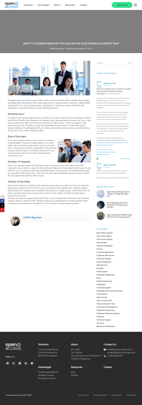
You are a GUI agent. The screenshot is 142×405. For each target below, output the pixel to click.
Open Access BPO (109, 83)
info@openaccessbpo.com (119, 349)
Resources (70, 5)
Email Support (102, 271)
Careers (83, 5)
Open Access (102, 297)
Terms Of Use (84, 395)
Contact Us (122, 5)
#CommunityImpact (103, 152)
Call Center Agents (104, 236)
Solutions (28, 5)
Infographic (101, 284)
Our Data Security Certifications (86, 355)
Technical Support (104, 320)
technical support (30, 100)
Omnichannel (102, 294)
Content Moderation (105, 246)
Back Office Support (105, 233)
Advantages (43, 5)
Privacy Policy (117, 395)
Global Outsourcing (104, 281)
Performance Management (107, 307)
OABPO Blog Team (57, 49)
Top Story (100, 323)
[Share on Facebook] (2, 201)
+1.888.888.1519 (115, 355)
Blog (73, 372)
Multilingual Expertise (48, 372)
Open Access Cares (104, 300)
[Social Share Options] (98, 159)
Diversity (100, 268)
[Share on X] (2, 205)
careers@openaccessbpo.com (121, 352)
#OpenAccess (111, 112)
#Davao (113, 100)
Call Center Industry (104, 239)
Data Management (104, 262)
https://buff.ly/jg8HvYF (113, 93)
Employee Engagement (106, 275)
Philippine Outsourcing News (108, 313)
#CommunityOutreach (103, 154)
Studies (74, 375)
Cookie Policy (131, 395)
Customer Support (104, 259)
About (57, 5)
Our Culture (76, 352)
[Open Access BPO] (13, 346)
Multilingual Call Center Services (110, 291)
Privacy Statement (100, 395)
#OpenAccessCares (103, 149)
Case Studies (102, 242)
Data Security (102, 265)
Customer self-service (105, 255)
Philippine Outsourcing (105, 310)
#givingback (112, 152)
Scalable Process (46, 375)
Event (99, 278)
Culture (100, 249)
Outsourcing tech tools (106, 304)
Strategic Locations (47, 378)
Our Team (75, 349)
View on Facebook (125, 158)
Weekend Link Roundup (106, 326)
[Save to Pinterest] (2, 210)
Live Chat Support (104, 288)
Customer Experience (105, 252)
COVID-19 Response (80, 358)
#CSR (110, 149)
